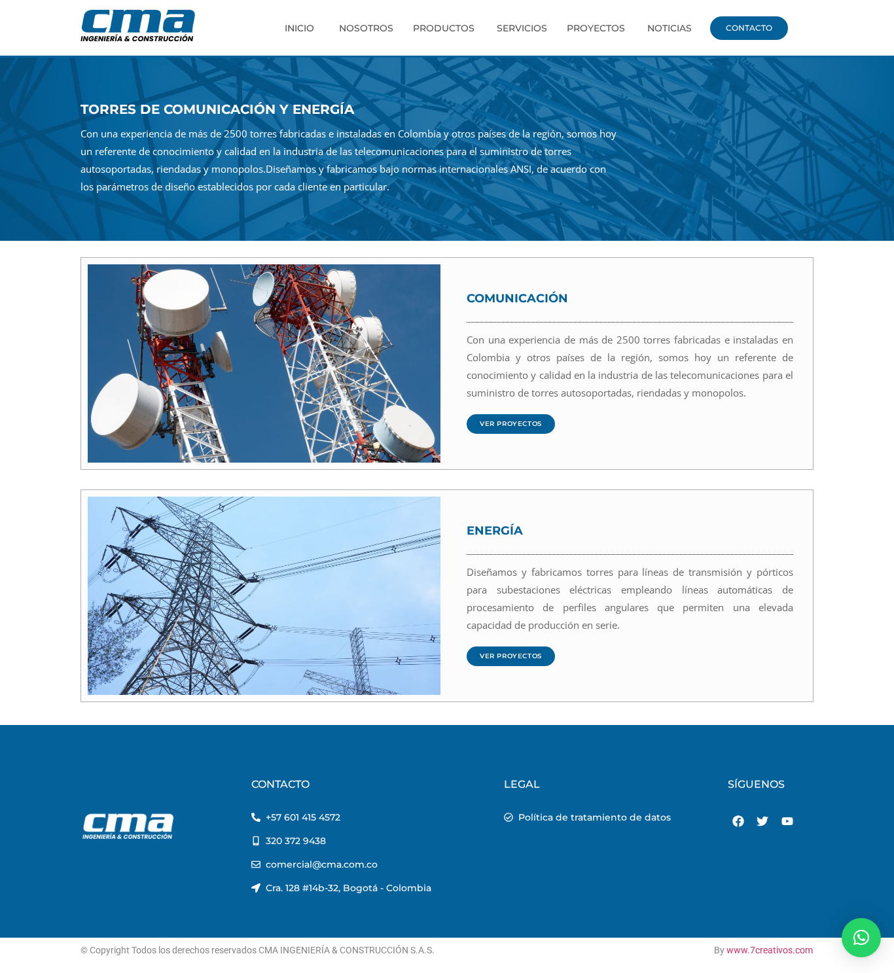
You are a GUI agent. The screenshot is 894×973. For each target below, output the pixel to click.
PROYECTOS (596, 28)
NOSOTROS (366, 28)
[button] (861, 937)
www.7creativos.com (769, 950)
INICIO (299, 28)
